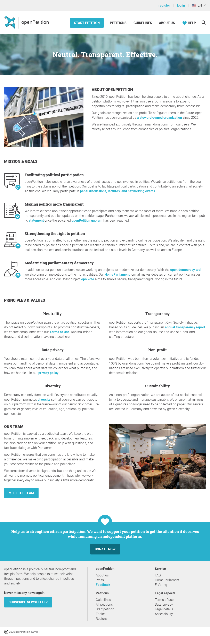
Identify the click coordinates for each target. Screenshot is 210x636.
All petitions (104, 604)
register (164, 5)
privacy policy (48, 373)
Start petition (87, 23)
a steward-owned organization (159, 118)
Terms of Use (60, 332)
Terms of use (164, 600)
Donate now (105, 549)
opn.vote (88, 279)
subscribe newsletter (28, 602)
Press (100, 580)
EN (199, 5)
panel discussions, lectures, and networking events (117, 191)
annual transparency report (185, 327)
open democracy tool (185, 270)
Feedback (103, 585)
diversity (44, 399)
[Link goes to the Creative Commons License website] (6, 632)
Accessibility (164, 614)
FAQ (158, 575)
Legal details (164, 609)
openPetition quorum (87, 220)
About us (167, 23)
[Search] (203, 22)
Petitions (118, 23)
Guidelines (143, 23)
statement (36, 220)
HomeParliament (117, 274)
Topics (100, 614)
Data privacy (164, 604)
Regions (101, 619)
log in (181, 5)
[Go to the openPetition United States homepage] (27, 22)
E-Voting (161, 585)
